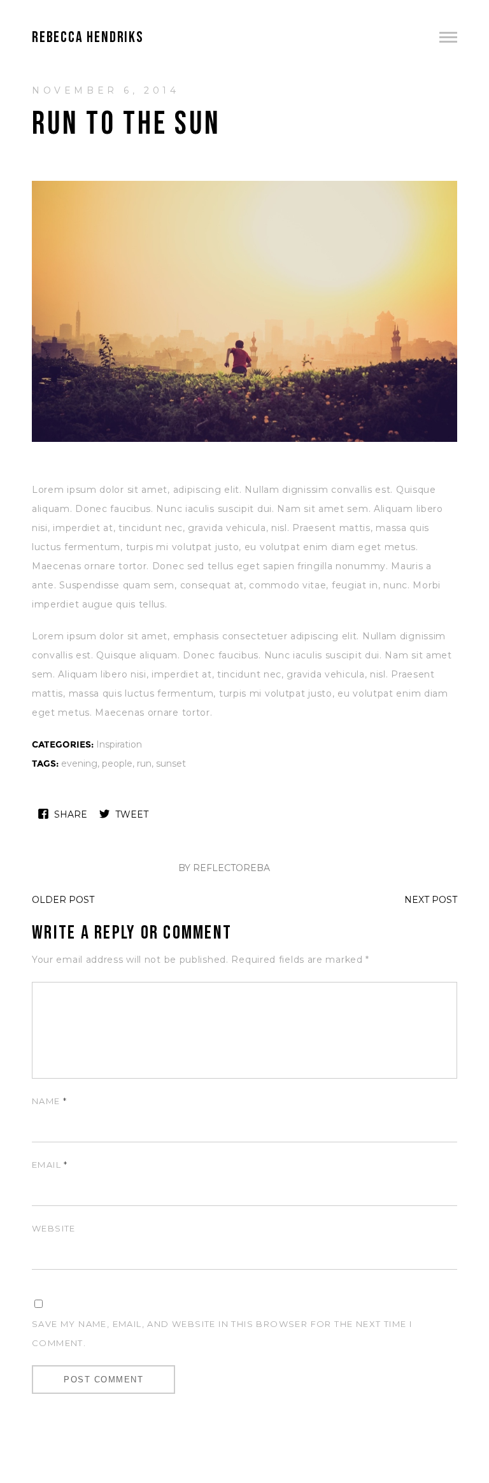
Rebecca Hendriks (88, 37)
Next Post (430, 899)
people (117, 763)
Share (70, 814)
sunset (171, 763)
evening (79, 763)
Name (49, 1101)
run (144, 763)
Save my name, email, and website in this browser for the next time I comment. (222, 1333)
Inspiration (119, 744)
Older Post (63, 899)
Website (54, 1228)
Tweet (131, 814)
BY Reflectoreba (224, 868)
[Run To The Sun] (244, 440)
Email (50, 1165)
